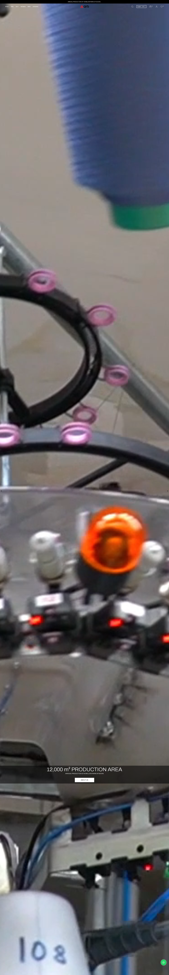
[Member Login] (157, 7)
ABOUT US (84, 780)
